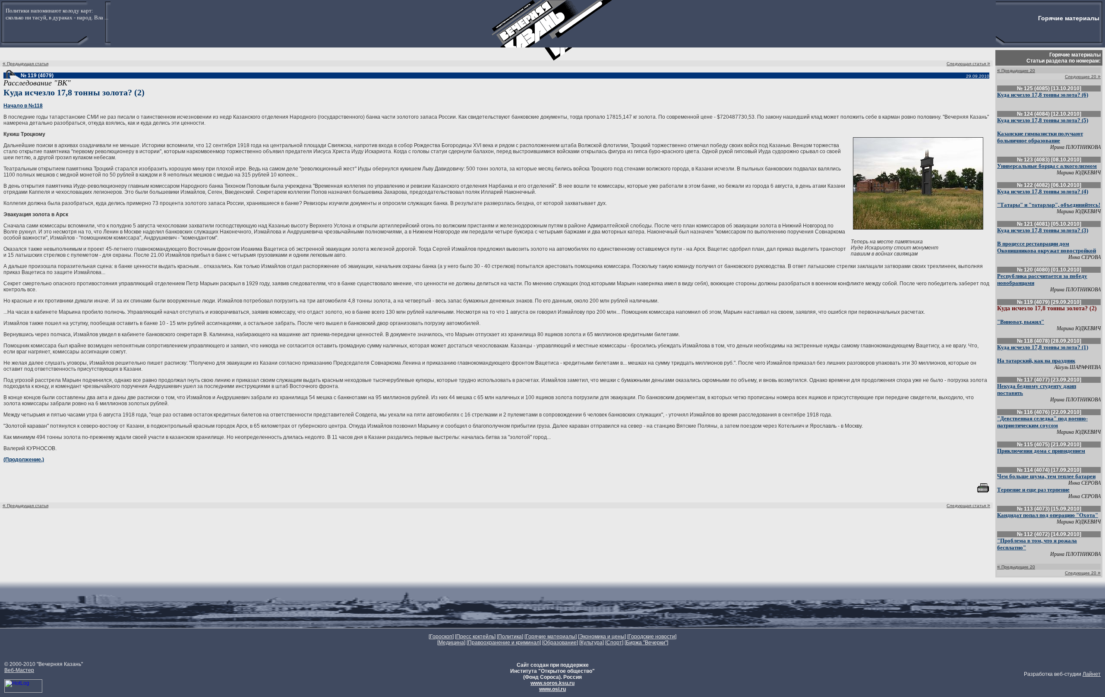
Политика (510, 637)
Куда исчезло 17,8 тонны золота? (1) (1042, 347)
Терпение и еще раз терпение (1033, 489)
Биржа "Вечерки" (646, 643)
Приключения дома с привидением (1041, 451)
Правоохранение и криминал (504, 643)
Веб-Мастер (19, 670)
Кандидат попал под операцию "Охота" (1047, 515)
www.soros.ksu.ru (552, 683)
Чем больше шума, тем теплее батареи (1046, 476)
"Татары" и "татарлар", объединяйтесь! (1048, 205)
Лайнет (1092, 674)
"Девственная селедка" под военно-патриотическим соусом (1042, 422)
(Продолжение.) (23, 460)
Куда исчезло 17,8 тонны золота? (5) (1042, 120)
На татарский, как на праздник (1036, 360)
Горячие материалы (550, 637)
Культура (592, 643)
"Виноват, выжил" (1020, 322)
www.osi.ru (552, 689)
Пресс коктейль (475, 637)
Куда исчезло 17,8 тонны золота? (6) (1042, 94)
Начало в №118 (23, 106)
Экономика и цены (602, 637)
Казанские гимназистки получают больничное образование (1040, 137)
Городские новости (651, 637)
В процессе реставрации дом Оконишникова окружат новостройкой (1046, 247)
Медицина (451, 643)
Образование (560, 643)
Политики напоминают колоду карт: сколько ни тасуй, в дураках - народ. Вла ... (57, 14)
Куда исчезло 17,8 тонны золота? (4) (1042, 191)
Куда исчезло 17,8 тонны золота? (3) (1042, 230)
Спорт (614, 643)
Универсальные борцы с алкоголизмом (1047, 166)
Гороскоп (441, 637)
